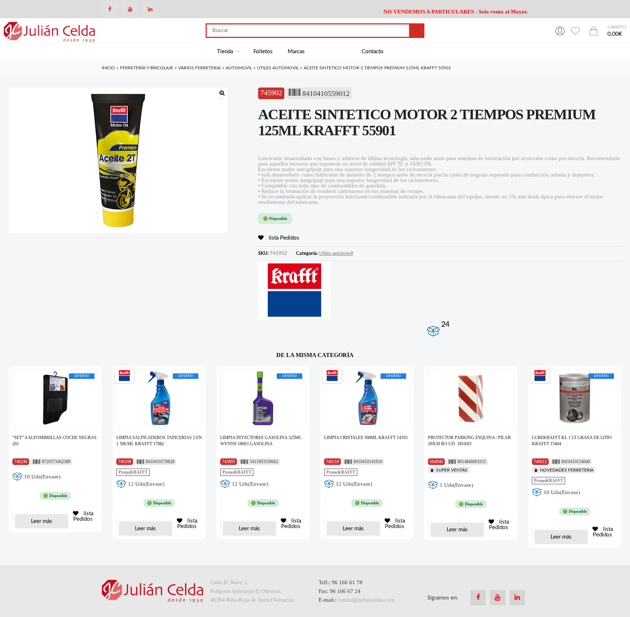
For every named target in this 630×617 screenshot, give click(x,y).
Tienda (225, 51)
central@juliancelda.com (366, 600)
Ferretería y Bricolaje (146, 68)
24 (445, 324)
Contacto (373, 51)
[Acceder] (560, 30)
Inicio (108, 68)
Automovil (239, 68)
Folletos (263, 51)
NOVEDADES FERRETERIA (567, 470)
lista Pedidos (283, 238)
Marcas (296, 51)
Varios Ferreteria (199, 68)
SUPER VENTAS (451, 470)
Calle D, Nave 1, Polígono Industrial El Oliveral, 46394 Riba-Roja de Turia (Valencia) (252, 591)
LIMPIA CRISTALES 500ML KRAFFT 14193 (366, 437)
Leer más (41, 521)
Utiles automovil (278, 68)
